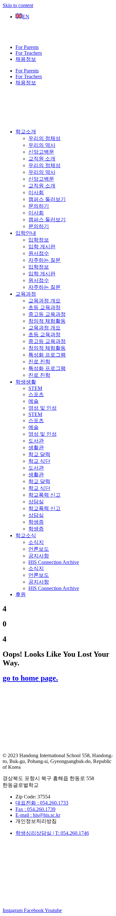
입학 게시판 (41, 246)
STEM (35, 388)
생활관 (36, 447)
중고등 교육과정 (47, 314)
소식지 (36, 542)
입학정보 (38, 240)
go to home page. (30, 678)
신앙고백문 (41, 152)
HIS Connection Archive (53, 562)
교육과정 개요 (44, 300)
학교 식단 (39, 461)
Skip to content (18, 5)
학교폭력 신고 (44, 495)
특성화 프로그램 (47, 355)
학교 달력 (39, 454)
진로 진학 (39, 361)
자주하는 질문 (44, 260)
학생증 (36, 522)
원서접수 (38, 253)
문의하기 (38, 206)
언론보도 (38, 549)
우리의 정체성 (44, 138)
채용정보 (25, 59)
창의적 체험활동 (47, 321)
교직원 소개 (41, 158)
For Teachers (28, 53)
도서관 (36, 441)
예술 (33, 401)
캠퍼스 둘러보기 (47, 199)
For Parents (27, 47)
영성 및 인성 (42, 408)
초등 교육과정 (44, 307)
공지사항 (38, 555)
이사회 (36, 192)
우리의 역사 (41, 145)
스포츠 (36, 394)
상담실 (36, 501)
